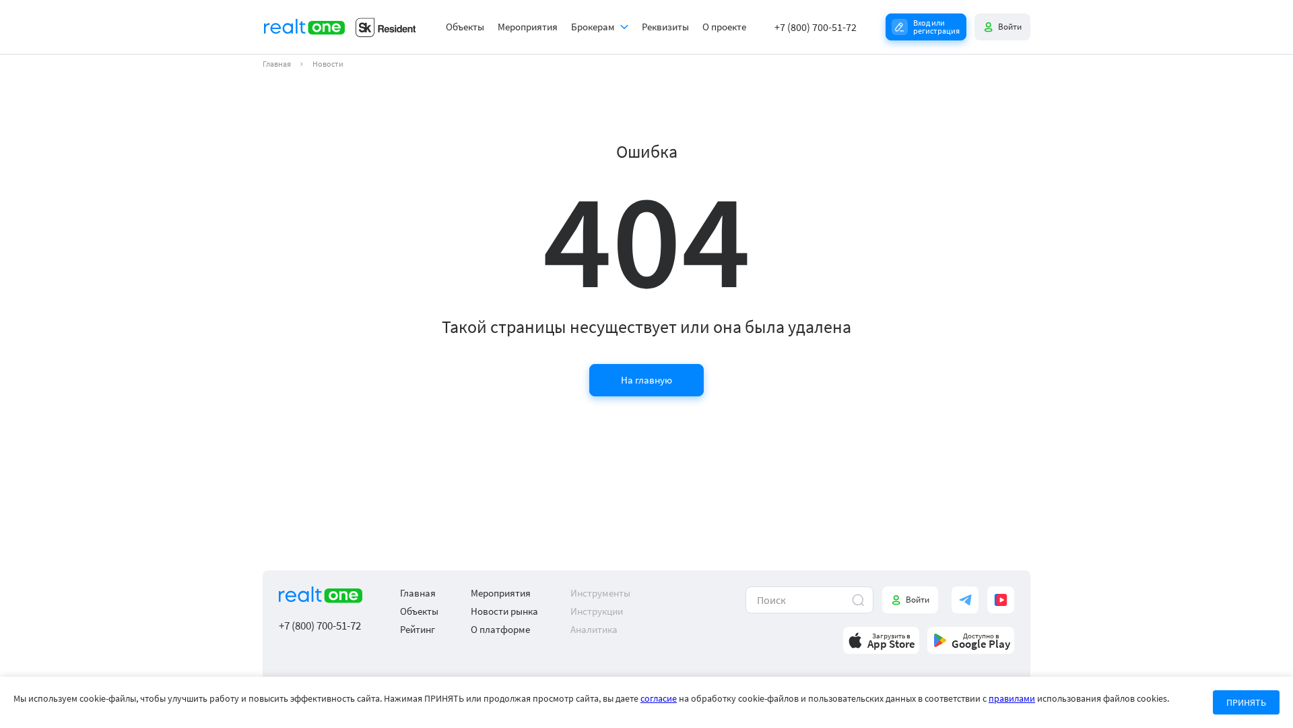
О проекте (724, 26)
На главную (646, 379)
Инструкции (596, 611)
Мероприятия (528, 26)
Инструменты (600, 592)
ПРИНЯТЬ (1246, 702)
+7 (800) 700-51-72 (815, 27)
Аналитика (594, 629)
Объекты (465, 26)
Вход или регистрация (936, 27)
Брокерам (593, 26)
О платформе (500, 629)
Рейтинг (417, 629)
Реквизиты (665, 26)
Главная (277, 64)
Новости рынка (504, 611)
